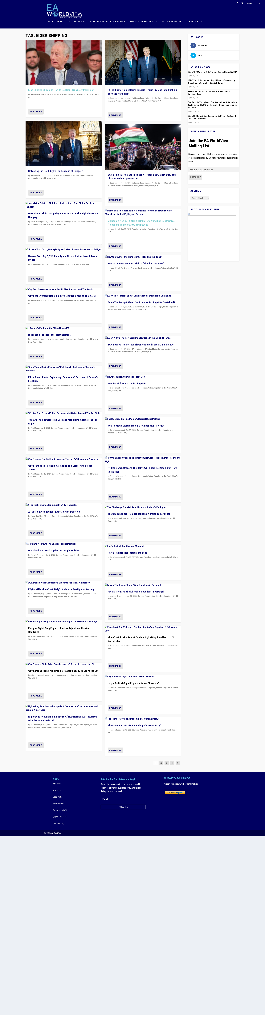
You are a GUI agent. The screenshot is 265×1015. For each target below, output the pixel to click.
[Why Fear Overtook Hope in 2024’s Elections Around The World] (64, 289)
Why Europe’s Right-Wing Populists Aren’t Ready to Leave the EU (63, 670)
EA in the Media (172, 21)
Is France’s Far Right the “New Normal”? (49, 334)
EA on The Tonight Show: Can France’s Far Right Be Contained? (141, 302)
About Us (57, 784)
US (68, 21)
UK (87, 94)
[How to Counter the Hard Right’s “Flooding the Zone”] (143, 257)
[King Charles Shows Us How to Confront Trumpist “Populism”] (64, 62)
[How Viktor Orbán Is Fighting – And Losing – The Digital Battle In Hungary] (64, 205)
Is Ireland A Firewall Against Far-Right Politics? (54, 550)
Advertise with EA (60, 810)
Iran (60, 21)
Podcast (194, 21)
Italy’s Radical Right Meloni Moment (127, 552)
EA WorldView (56, 833)
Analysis (55, 175)
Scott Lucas (35, 264)
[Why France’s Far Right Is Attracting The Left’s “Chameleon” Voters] (64, 459)
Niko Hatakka (115, 730)
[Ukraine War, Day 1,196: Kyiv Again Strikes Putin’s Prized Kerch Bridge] (64, 249)
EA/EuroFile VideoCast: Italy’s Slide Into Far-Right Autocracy (61, 589)
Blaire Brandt (36, 221)
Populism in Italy (50, 596)
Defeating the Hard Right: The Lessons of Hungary (55, 171)
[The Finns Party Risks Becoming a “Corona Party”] (143, 719)
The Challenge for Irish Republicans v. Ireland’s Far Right (139, 513)
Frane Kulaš (35, 516)
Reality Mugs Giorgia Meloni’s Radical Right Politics (136, 425)
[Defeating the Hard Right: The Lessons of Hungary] (64, 143)
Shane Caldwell (116, 518)
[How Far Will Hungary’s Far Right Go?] (143, 377)
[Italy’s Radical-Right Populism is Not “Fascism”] (143, 677)
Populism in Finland (163, 730)
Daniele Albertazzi (38, 636)
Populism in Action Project (107, 21)
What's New (51, 224)
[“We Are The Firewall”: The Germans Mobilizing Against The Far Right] (64, 413)
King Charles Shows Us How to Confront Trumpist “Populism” (61, 90)
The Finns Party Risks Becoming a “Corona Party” (134, 725)
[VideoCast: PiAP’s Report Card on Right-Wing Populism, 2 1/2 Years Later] (143, 629)
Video (139, 101)
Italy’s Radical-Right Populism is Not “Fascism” (133, 683)
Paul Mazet (35, 339)
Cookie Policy (58, 823)
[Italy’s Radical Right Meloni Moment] (143, 546)
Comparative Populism (67, 636)
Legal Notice (58, 797)
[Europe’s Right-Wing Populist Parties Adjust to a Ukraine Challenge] (64, 622)
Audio (54, 385)
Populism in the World (76, 94)
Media (93, 385)
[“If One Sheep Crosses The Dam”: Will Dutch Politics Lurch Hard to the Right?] (143, 459)
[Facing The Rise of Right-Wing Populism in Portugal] (143, 585)
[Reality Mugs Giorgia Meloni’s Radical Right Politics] (143, 419)
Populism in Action (59, 94)
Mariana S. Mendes (117, 596)
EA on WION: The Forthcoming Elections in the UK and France (140, 344)
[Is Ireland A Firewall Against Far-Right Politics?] (64, 544)
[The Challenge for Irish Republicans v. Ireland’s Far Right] (143, 507)
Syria (49, 21)
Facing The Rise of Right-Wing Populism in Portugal (136, 591)
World (78, 21)
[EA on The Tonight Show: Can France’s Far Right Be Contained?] (143, 296)
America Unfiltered (142, 21)
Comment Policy (59, 817)
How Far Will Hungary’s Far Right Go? (127, 383)
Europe (76, 175)
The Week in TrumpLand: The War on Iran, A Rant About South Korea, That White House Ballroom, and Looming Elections (213, 105)
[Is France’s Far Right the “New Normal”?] (64, 328)
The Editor (57, 790)
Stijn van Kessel (37, 675)
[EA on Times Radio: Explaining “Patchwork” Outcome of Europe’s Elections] (64, 369)
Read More (36, 111)
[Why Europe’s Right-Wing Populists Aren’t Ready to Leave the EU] (64, 664)
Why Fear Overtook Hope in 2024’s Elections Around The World (62, 295)
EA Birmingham (66, 175)
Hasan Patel (35, 94)
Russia (76, 264)
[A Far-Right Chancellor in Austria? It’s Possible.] (64, 505)
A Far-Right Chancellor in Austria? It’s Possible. (54, 511)
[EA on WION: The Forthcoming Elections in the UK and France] (143, 338)
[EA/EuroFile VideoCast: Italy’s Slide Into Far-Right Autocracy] (64, 583)
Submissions (58, 803)
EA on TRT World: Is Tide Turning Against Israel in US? (212, 72)
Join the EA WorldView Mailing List (209, 143)
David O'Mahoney (37, 555)
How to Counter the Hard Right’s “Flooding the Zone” (136, 263)
